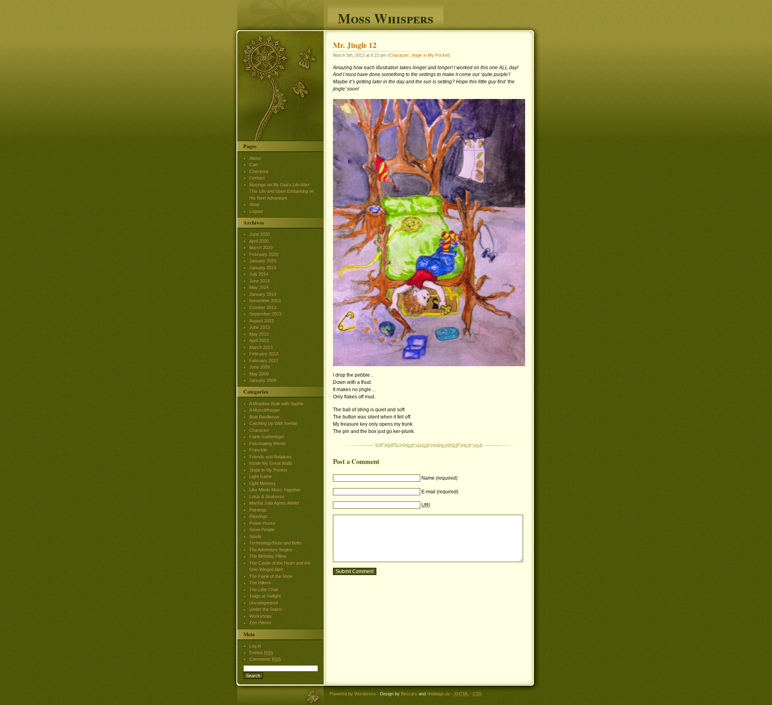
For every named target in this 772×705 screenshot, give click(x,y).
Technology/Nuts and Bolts (275, 542)
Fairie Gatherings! (266, 436)
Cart (253, 164)
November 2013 (265, 300)
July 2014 (258, 274)
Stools (255, 536)
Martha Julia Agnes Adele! (274, 503)
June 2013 (259, 327)
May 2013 (259, 334)
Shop (254, 204)
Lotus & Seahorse (266, 496)
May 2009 (259, 373)
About (255, 158)
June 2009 (259, 367)
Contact (257, 177)
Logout (256, 211)
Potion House (262, 523)
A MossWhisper (264, 410)
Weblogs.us (438, 693)
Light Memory (262, 483)
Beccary (409, 693)
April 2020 (259, 241)
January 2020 (262, 260)
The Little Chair (264, 589)
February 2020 (263, 254)
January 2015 (262, 267)
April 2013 (259, 340)
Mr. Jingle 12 (355, 45)
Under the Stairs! (265, 609)
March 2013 (261, 347)
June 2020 (259, 234)
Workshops (260, 616)
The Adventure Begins (270, 549)
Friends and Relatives (270, 456)
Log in (255, 645)
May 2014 (259, 287)
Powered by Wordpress (353, 693)
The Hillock (260, 582)
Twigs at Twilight (265, 596)
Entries (261, 652)
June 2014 (259, 280)
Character (399, 55)
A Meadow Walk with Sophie (276, 403)
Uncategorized (263, 602)
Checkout (258, 171)
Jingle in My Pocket (430, 55)
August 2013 (261, 320)
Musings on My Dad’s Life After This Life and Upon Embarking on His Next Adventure (281, 191)
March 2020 (261, 247)
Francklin (258, 449)
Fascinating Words (267, 443)
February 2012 (263, 360)
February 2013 (263, 353)
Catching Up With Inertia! (273, 423)
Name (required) (439, 478)
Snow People (262, 529)
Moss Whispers (385, 17)
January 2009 (262, 380)
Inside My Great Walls (270, 463)
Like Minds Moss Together (275, 489)
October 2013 (262, 307)
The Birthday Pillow (267, 556)
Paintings (258, 509)
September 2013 (265, 313)
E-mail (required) (439, 492)
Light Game (260, 476)
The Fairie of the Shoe (270, 576)
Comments (265, 659)
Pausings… (260, 516)
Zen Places (260, 622)
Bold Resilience (264, 416)
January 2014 (262, 294)
